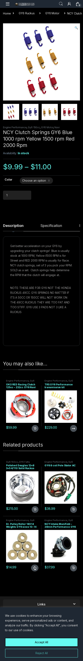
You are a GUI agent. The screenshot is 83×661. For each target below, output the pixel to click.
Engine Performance (15, 127)
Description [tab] (13, 226)
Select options (33, 568)
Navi (56, 127)
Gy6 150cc (34, 127)
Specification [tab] (51, 226)
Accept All (41, 642)
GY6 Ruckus (27, 13)
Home (7, 13)
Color (8, 179)
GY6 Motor (52, 13)
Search (61, 4)
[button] (76, 27)
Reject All (41, 653)
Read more (73, 428)
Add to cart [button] (35, 428)
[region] (41, 634)
